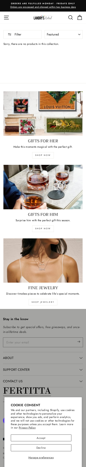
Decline (41, 448)
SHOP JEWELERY (43, 302)
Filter (17, 34)
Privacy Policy (27, 428)
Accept (41, 438)
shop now (43, 155)
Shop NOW (43, 228)
